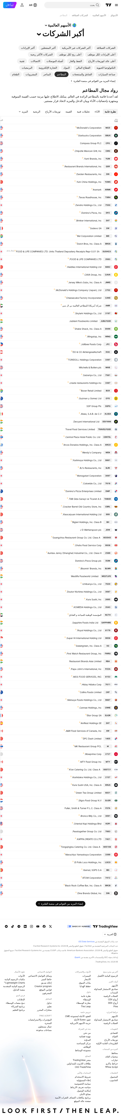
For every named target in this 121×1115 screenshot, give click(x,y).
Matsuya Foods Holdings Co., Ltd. (84, 700)
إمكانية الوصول (84, 1090)
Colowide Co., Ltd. (92, 483)
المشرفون (47, 993)
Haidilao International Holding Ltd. (84, 267)
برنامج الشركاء (18, 1006)
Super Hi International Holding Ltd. (83, 638)
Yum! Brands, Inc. (92, 158)
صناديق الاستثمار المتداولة (106, 989)
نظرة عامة (86, 996)
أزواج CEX (113, 999)
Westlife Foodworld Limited (84, 576)
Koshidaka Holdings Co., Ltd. (86, 777)
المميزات (86, 975)
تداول (49, 1003)
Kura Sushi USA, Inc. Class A (86, 785)
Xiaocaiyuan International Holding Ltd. (81, 514)
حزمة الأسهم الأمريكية (80, 1023)
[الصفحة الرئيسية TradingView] (108, 5)
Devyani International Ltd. (86, 421)
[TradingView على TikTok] (12, 926)
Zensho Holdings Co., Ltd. (88, 205)
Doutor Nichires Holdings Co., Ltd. (83, 591)
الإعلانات (21, 999)
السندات (114, 992)
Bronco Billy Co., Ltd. (90, 816)
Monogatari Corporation (89, 475)
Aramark (97, 189)
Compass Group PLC (90, 143)
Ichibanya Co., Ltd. (91, 584)
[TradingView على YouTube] (38, 926)
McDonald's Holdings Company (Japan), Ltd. (78, 290)
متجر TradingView (82, 1060)
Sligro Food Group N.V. (89, 800)
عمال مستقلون (45, 1026)
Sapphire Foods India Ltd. (85, 622)
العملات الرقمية (111, 996)
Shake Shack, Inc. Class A (88, 328)
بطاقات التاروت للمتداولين (79, 1063)
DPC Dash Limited (92, 738)
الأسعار (87, 979)
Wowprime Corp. (92, 754)
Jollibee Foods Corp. (91, 344)
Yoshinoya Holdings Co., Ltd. (86, 460)
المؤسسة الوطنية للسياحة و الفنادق (85, 615)
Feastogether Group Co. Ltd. (86, 831)
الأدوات (21, 975)
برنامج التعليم (19, 1009)
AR (30, 5)
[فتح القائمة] (116, 5)
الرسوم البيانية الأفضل (107, 975)
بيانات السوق (85, 982)
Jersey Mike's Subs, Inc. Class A (84, 282)
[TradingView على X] (50, 926)
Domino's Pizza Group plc (88, 560)
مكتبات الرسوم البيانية (15, 979)
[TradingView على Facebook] (44, 926)
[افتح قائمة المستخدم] (22, 5)
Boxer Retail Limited (91, 390)
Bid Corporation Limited (89, 236)
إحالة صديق (46, 982)
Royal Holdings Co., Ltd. (89, 630)
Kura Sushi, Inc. (93, 599)
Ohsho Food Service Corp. (88, 545)
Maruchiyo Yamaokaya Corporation (83, 854)
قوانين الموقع (45, 989)
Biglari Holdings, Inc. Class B (86, 522)
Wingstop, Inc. (94, 336)
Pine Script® (111, 1067)
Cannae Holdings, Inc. (90, 707)
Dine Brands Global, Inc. (89, 893)
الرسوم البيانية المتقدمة (14, 986)
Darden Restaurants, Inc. (88, 174)
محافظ (114, 1053)
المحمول (114, 1076)
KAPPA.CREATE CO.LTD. (88, 839)
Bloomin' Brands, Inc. (90, 568)
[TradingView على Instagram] (31, 926)
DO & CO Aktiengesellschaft (87, 352)
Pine (115, 1006)
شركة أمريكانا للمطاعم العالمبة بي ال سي (81, 305)
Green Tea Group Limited (88, 792)
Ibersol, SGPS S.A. (92, 870)
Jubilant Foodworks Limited (83, 321)
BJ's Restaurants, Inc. (90, 468)
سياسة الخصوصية (82, 1083)
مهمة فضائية (85, 1036)
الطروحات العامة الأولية (107, 1043)
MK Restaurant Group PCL (88, 746)
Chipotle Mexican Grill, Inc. (87, 151)
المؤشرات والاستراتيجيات (40, 1019)
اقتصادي (114, 1033)
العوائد (115, 1036)
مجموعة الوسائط (83, 1050)
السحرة (48, 1023)
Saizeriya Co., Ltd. (92, 375)
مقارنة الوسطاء (83, 1003)
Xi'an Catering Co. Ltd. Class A (84, 769)
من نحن (87, 1033)
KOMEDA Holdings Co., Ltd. (87, 607)
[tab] (106, 47)
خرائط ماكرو (112, 1063)
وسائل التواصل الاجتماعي (40, 975)
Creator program (43, 986)
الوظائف (87, 1046)
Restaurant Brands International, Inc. (82, 166)
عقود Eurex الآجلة (82, 1019)
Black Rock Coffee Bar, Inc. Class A (83, 885)
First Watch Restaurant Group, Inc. (83, 653)
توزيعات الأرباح (111, 1039)
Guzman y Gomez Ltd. (89, 398)
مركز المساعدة (84, 1043)
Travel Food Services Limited (80, 429)
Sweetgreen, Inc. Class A (88, 645)
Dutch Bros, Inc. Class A (89, 243)
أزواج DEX (113, 1003)
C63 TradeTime (83, 1067)
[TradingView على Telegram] (19, 926)
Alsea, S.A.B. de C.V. (90, 413)
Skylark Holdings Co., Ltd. (88, 313)
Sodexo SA (95, 228)
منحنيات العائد (111, 1056)
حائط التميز (46, 979)
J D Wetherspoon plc (90, 529)
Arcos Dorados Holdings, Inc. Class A (82, 444)
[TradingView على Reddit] (6, 926)
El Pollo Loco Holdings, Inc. (87, 862)
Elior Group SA (94, 715)
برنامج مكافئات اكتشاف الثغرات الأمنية (73, 1097)
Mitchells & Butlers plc (90, 367)
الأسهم (115, 985)
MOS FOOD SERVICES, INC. (87, 676)
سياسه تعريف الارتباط (80, 1087)
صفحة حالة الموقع (82, 1101)
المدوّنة (87, 1039)
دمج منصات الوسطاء (15, 1003)
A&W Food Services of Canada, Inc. (83, 730)
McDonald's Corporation (89, 127)
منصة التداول (19, 989)
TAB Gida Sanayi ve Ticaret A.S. (84, 499)
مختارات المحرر (44, 1009)
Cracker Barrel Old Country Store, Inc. (81, 506)
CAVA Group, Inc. (92, 274)
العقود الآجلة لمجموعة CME (78, 1016)
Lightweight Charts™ (14, 982)
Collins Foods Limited (90, 692)
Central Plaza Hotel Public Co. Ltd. (82, 437)
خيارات (114, 1060)
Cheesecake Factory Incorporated (83, 298)
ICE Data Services (87, 941)
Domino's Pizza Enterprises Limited (83, 491)
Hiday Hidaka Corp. (91, 684)
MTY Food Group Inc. (90, 761)
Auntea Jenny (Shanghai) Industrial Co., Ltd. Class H (74, 553)
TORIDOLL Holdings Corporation (84, 359)
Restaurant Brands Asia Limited (85, 661)
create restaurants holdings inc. (85, 383)
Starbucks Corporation (89, 135)
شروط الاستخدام (83, 1076)
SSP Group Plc (93, 406)
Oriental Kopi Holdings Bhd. (87, 823)
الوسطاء (87, 999)
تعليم (49, 1006)
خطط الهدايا (85, 986)
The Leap (86, 1006)
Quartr (77, 957)
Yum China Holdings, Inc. (88, 182)
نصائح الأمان (85, 1094)
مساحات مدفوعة (44, 1030)
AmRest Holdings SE (91, 723)
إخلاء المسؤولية (84, 1080)
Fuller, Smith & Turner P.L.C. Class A (83, 808)
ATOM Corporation (91, 877)
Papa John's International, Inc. (85, 669)
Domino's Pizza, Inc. (91, 212)
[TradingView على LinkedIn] (25, 926)
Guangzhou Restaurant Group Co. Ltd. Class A (76, 537)
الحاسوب (113, 1080)
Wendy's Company (91, 452)
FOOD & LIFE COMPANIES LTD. (85, 259)
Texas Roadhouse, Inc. (89, 197)
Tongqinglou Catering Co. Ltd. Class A (80, 846)
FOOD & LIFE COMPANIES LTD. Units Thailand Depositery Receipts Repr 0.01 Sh (57, 251)
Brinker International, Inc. (88, 220)
